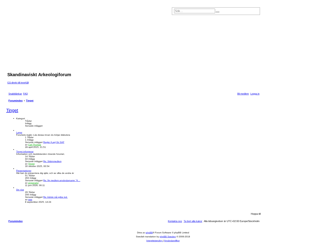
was (30, 199)
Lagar (19, 132)
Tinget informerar (24, 151)
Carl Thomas (34, 144)
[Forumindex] (100, 39)
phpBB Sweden (168, 236)
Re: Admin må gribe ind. (55, 197)
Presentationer (23, 170)
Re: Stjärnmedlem (52, 161)
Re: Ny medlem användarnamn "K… (61, 180)
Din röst (20, 189)
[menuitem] (25, 93)
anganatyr (33, 183)
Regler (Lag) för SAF (53, 142)
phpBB (149, 232)
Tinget (12, 110)
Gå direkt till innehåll (18, 82)
